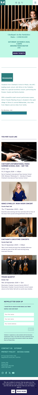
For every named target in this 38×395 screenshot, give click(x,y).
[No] (36, 387)
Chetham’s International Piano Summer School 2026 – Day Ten (15, 165)
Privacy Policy (11, 340)
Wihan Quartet (8, 277)
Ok (13, 391)
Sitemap (18, 348)
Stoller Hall (2, 2)
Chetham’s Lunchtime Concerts (15, 239)
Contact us (6, 348)
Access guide (23, 352)
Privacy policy (8, 352)
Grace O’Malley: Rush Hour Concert (17, 204)
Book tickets (19, 53)
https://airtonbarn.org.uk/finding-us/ (14, 113)
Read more (21, 391)
